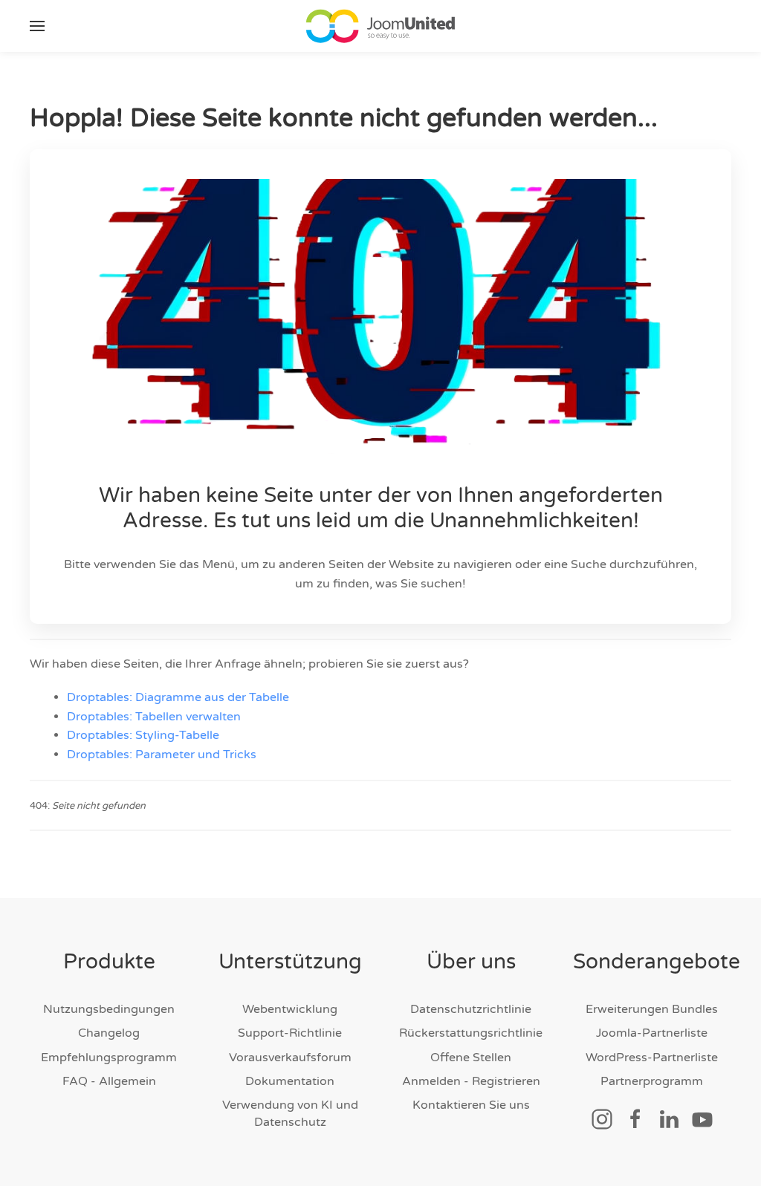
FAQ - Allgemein (109, 1081)
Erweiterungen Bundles (652, 1009)
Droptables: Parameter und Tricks (161, 754)
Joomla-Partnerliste (651, 1033)
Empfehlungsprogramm (109, 1057)
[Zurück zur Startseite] (380, 26)
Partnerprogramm (651, 1081)
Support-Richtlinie (290, 1033)
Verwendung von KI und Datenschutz (290, 1113)
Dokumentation (289, 1081)
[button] (37, 26)
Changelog (109, 1033)
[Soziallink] (602, 1118)
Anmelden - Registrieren (471, 1081)
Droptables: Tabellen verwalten (154, 716)
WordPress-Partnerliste (652, 1057)
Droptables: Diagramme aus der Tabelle (178, 697)
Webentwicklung (289, 1009)
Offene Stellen (470, 1057)
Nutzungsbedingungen (109, 1009)
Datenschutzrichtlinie (470, 1009)
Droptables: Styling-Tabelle (143, 735)
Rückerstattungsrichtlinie (471, 1033)
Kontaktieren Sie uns (471, 1105)
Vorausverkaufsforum (290, 1057)
